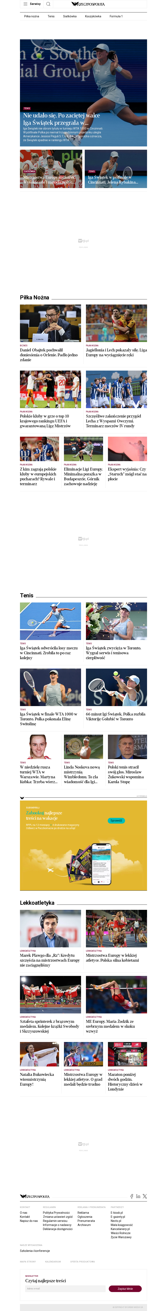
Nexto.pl (116, 1220)
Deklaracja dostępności (58, 1229)
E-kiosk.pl (117, 1212)
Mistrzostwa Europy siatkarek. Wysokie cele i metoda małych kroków (49, 180)
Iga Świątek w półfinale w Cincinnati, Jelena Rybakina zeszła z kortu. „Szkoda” (112, 180)
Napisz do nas (29, 1220)
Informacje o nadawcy (57, 1225)
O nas (23, 1212)
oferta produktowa (82, 1261)
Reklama (83, 1212)
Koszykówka (93, 16)
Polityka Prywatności (56, 1212)
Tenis (51, 16)
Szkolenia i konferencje (35, 1250)
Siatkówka (70, 16)
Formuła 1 (116, 16)
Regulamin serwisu (55, 1220)
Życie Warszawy (121, 1237)
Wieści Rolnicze (121, 1233)
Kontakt (25, 1216)
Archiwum (84, 1225)
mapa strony (28, 1261)
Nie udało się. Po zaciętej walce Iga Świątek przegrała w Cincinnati (61, 119)
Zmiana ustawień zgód (58, 1216)
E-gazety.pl (118, 1216)
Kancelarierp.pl (120, 1229)
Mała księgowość (122, 1225)
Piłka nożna (31, 16)
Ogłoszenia (85, 1216)
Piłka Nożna (34, 297)
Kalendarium (53, 1261)
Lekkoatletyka (37, 903)
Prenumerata (86, 1220)
